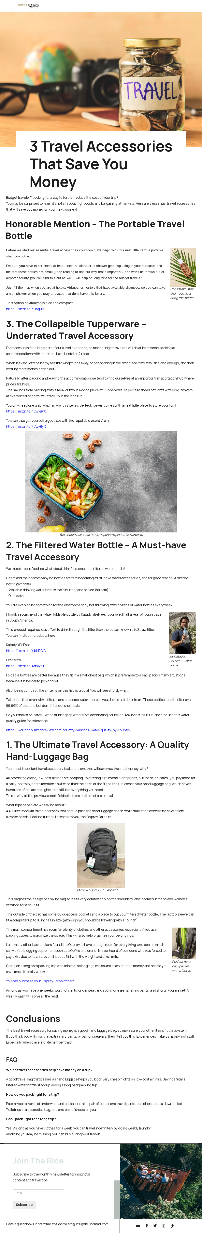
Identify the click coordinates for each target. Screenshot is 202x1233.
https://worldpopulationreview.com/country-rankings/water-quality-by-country (68, 730)
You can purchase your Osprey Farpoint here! (41, 981)
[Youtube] (138, 1226)
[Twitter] (155, 1226)
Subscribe (24, 1204)
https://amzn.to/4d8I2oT (25, 666)
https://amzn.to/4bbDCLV (26, 650)
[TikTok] (172, 1226)
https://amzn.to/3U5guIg (25, 309)
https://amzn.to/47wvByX (26, 411)
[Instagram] (163, 1226)
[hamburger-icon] (174, 6)
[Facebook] (147, 1226)
